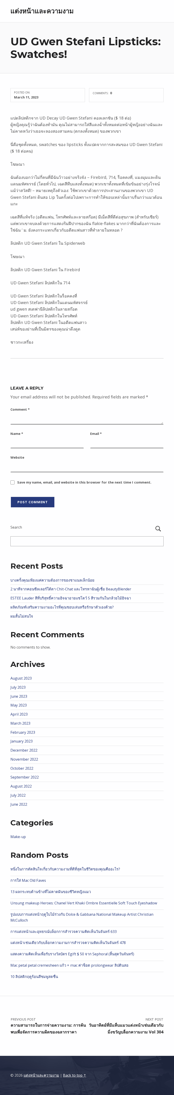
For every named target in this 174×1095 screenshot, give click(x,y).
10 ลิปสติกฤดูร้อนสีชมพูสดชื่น (34, 976)
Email (96, 433)
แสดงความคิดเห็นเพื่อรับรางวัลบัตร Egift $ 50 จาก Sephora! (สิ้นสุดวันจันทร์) (72, 953)
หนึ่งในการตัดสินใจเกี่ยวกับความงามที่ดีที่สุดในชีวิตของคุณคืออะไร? (65, 869)
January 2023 (21, 741)
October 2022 (21, 768)
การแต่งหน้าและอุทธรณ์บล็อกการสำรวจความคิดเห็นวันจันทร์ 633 (63, 931)
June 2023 (18, 696)
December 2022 (23, 750)
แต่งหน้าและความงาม (42, 11)
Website (17, 457)
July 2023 (18, 687)
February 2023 (22, 732)
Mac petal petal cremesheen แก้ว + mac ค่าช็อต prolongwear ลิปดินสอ (69, 965)
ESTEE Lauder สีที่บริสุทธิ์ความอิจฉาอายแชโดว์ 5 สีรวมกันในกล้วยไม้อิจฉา (70, 598)
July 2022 (18, 795)
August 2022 (21, 786)
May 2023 (18, 705)
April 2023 (19, 714)
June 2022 (18, 804)
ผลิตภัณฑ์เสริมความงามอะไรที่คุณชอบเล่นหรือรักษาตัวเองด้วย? (62, 607)
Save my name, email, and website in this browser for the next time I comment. (84, 482)
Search (16, 527)
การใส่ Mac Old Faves (28, 880)
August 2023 (21, 678)
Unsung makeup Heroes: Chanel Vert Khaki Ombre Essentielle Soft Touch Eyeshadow (83, 903)
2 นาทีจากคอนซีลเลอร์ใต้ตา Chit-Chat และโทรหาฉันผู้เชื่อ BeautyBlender (70, 589)
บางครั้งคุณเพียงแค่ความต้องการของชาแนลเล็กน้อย (52, 580)
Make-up (18, 836)
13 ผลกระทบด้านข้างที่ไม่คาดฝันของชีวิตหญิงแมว (50, 891)
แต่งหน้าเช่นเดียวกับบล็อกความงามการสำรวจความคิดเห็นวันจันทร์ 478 (68, 942)
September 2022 (24, 777)
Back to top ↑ (74, 1075)
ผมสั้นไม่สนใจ (21, 616)
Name (16, 433)
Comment (20, 409)
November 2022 (24, 759)
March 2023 (20, 723)
